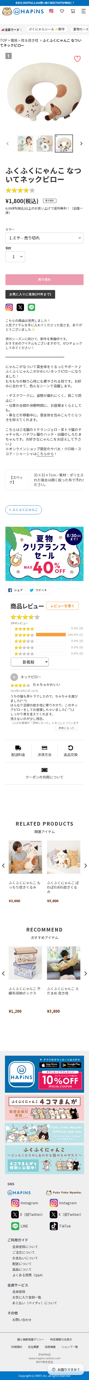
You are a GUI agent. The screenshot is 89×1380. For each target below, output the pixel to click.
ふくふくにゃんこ (23, 509)
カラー (9, 229)
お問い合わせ (22, 1319)
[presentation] (3, 865)
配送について (22, 1263)
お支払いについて (25, 1258)
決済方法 (44, 754)
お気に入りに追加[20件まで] (30, 294)
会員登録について (25, 1246)
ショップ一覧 (70, 1347)
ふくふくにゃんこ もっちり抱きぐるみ (25, 885)
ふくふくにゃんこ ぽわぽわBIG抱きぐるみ (63, 887)
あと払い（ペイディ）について (34, 1302)
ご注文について (23, 1252)
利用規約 (16, 1347)
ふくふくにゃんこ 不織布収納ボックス (25, 990)
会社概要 (33, 1347)
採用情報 (50, 1347)
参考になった (66, 728)
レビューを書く (62, 605)
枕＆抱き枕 (29, 40)
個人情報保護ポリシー (30, 1339)
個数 (8, 248)
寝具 (14, 40)
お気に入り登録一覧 (26, 1297)
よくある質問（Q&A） (28, 1275)
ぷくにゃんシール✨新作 (47, 29)
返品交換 (71, 754)
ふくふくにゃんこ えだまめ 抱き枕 (63, 990)
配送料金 (18, 754)
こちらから (45, 453)
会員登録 (18, 1291)
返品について (22, 1269)
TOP (3, 40)
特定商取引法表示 (61, 1339)
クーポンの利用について (44, 777)
